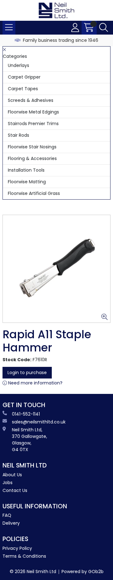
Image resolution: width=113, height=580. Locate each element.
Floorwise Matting (27, 182)
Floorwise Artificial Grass (34, 193)
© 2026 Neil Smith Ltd (33, 571)
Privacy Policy (17, 548)
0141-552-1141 (26, 414)
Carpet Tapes (23, 89)
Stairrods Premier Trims (33, 123)
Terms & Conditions (24, 556)
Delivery (11, 523)
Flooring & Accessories (32, 158)
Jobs (8, 482)
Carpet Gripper (24, 77)
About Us (12, 475)
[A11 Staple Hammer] (56, 269)
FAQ (7, 515)
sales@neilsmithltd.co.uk (39, 422)
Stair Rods (18, 135)
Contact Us (15, 490)
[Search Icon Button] (103, 28)
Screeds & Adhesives (30, 100)
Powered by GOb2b (83, 571)
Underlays (18, 65)
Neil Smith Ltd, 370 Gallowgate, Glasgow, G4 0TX (29, 440)
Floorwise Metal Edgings (33, 112)
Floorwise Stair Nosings (32, 147)
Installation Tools (26, 170)
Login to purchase (27, 372)
